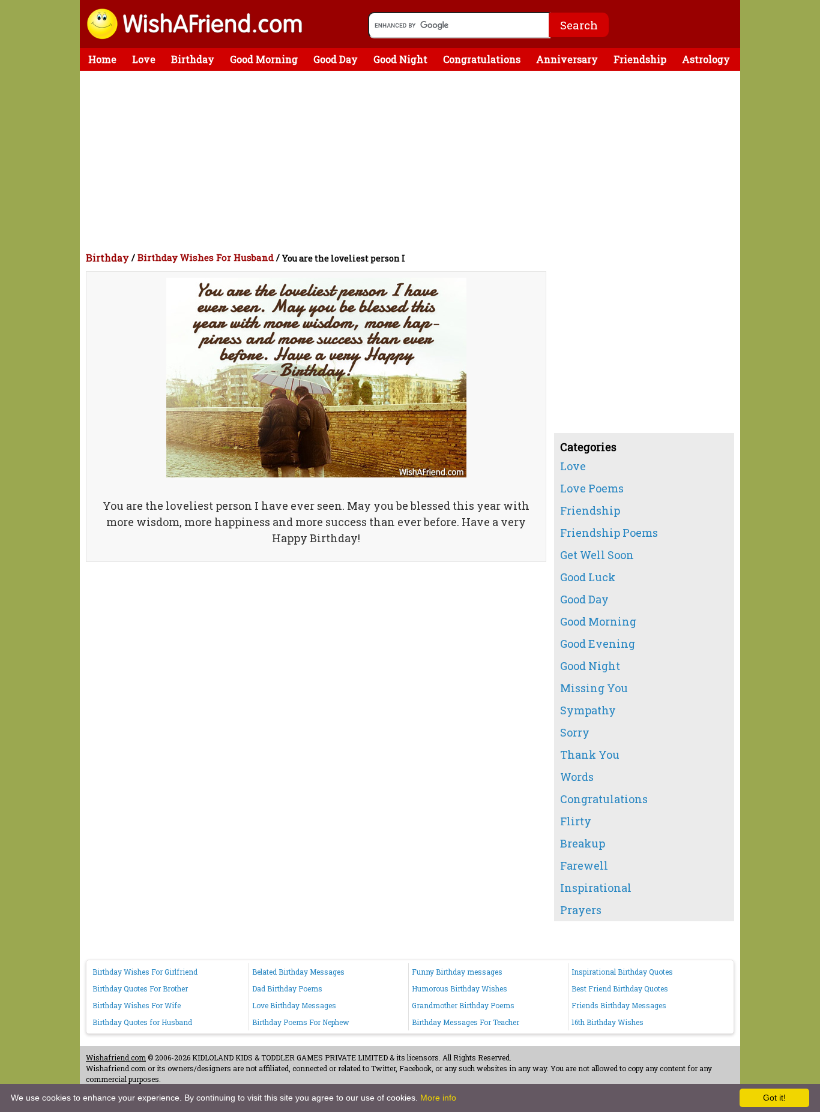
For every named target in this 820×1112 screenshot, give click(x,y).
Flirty (575, 821)
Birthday (192, 59)
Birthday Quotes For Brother (140, 988)
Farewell (584, 865)
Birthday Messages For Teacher (465, 1022)
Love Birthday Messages (294, 1005)
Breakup (582, 843)
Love (143, 59)
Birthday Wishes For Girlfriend (144, 971)
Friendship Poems (609, 532)
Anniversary (567, 59)
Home (102, 59)
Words (577, 777)
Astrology (706, 59)
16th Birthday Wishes (607, 1022)
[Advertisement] (413, 161)
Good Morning (264, 59)
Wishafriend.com (116, 1057)
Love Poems (592, 488)
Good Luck (587, 577)
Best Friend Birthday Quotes (619, 988)
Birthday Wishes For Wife (136, 1005)
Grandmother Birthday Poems (463, 1005)
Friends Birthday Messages (618, 1005)
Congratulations (481, 59)
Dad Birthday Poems (287, 988)
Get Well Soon (597, 555)
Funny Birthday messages (457, 971)
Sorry (574, 732)
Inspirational (596, 887)
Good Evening (597, 643)
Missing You (594, 688)
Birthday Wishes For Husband (205, 257)
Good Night (400, 59)
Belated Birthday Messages (298, 971)
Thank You (590, 754)
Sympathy (588, 710)
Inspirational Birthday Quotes (622, 971)
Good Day (335, 59)
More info (438, 1097)
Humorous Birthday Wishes (459, 988)
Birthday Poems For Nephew (300, 1022)
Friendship (639, 59)
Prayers (580, 910)
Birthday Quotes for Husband (142, 1022)
